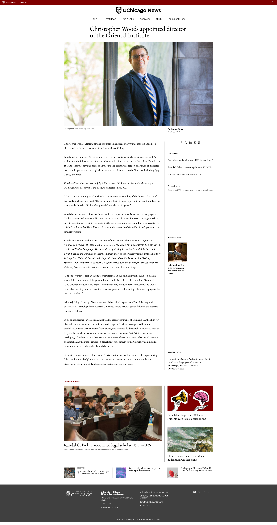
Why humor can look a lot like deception (184, 174)
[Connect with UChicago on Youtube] (209, 492)
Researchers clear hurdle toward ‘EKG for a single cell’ (190, 160)
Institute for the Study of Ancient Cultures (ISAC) (189, 359)
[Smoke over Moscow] (190, 439)
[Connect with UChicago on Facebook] (190, 492)
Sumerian (194, 365)
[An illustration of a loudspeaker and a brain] (190, 398)
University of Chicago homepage (154, 492)
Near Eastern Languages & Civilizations (184, 362)
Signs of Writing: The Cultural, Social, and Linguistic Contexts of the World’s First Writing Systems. (112, 258)
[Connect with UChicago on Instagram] (194, 492)
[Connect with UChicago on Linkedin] (204, 492)
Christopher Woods (176, 368)
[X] (186, 143)
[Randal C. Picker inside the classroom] (113, 413)
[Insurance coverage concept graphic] (172, 473)
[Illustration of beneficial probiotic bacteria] (121, 473)
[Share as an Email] (195, 143)
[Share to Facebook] (182, 143)
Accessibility (145, 505)
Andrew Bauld (177, 129)
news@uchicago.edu (110, 507)
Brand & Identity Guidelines (151, 502)
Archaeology (173, 365)
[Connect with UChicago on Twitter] (199, 492)
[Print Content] (199, 143)
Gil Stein (184, 365)
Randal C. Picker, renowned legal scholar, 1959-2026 (190, 167)
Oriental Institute (88, 148)
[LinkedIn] (190, 143)
